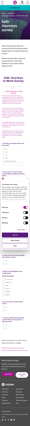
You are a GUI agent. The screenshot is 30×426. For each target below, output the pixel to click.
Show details (21, 229)
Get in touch (8, 374)
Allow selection (15, 240)
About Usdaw (20, 394)
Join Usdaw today (15, 8)
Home (3, 13)
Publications (5, 389)
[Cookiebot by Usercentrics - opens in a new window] (21, 179)
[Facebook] (5, 420)
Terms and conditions (22, 400)
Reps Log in (19, 391)
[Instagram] (14, 420)
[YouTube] (11, 420)
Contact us (5, 400)
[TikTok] (2, 420)
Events (4, 397)
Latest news (5, 394)
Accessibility (22, 3)
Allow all (15, 235)
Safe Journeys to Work (8, 15)
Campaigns (10, 13)
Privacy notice (20, 397)
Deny (15, 246)
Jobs (17, 403)
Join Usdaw (5, 391)
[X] (8, 420)
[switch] (25, 212)
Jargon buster (20, 389)
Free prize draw (6, 403)
